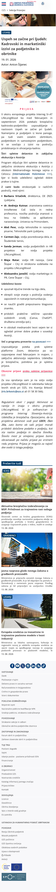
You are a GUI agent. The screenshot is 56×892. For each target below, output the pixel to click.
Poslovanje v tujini (10, 679)
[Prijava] (43, 3)
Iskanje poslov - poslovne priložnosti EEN (20, 756)
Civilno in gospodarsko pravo (15, 691)
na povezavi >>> (41, 341)
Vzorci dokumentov (10, 695)
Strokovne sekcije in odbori (14, 722)
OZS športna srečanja (11, 843)
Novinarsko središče (11, 777)
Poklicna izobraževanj (13, 701)
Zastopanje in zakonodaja (15, 731)
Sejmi (4, 752)
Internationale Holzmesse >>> (32, 174)
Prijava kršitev (8, 785)
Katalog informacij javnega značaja (17, 781)
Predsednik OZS (9, 774)
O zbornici (7, 766)
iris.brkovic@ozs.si (13, 391)
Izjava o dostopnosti (11, 851)
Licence (5, 799)
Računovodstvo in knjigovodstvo (16, 687)
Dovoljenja (7, 795)
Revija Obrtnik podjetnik (13, 831)
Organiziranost (8, 770)
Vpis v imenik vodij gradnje (14, 810)
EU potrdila (7, 814)
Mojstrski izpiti (8, 705)
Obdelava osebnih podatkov (14, 847)
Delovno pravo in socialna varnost (17, 683)
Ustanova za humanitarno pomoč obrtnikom (25, 822)
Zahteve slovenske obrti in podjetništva (19, 739)
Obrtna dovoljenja (10, 806)
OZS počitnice (8, 839)
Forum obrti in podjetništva (14, 735)
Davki (4, 675)
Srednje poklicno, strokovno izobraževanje (21, 712)
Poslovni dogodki (9, 748)
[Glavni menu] (4, 4)
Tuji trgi (6, 745)
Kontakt (5, 789)
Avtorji (4, 859)
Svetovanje (7, 672)
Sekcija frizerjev (17, 10)
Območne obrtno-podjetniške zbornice (19, 726)
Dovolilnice (7, 803)
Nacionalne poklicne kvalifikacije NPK (18, 708)
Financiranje (7, 760)
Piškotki (7, 855)
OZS (4, 10)
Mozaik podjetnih (9, 835)
